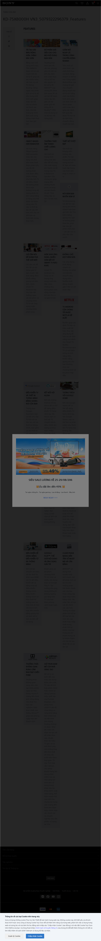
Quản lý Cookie (14, 936)
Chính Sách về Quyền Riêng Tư (46, 928)
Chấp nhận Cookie (35, 936)
